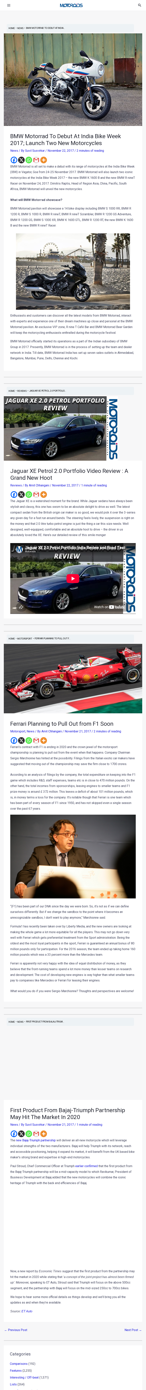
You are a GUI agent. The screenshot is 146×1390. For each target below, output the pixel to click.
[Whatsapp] (28, 160)
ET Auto (26, 1311)
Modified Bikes (20, 1379)
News (14, 150)
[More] (43, 160)
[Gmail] (36, 160)
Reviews (16, 485)
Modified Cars (19, 1386)
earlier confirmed (86, 1166)
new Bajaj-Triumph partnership (36, 1140)
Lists (13, 1372)
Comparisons (19, 1351)
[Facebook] (14, 160)
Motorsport (17, 731)
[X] (21, 160)
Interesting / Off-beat (24, 1365)
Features (16, 1358)
